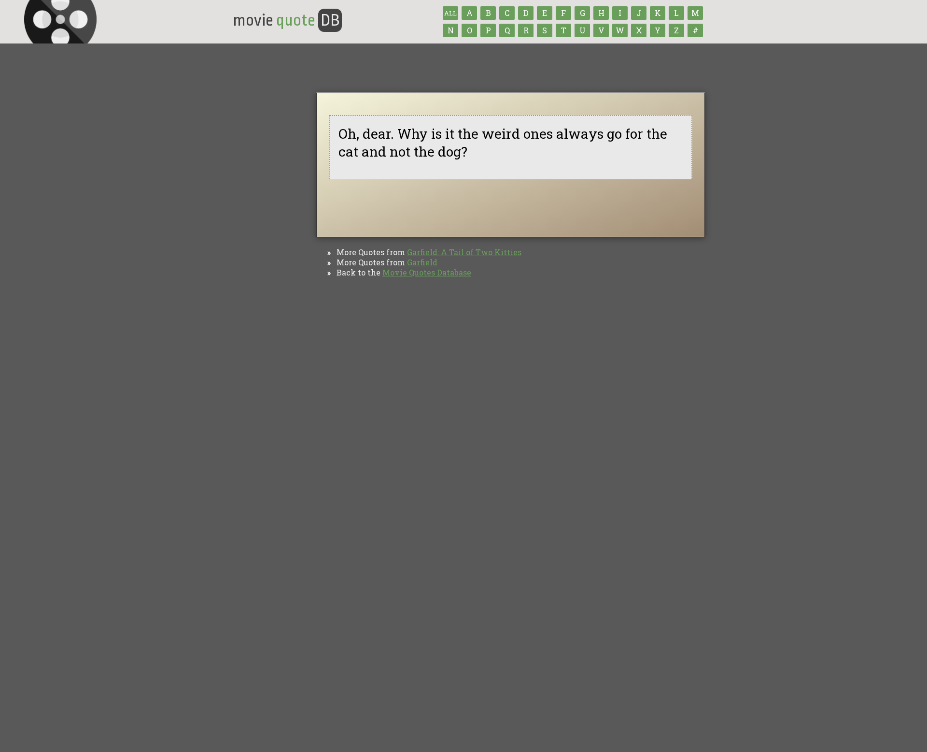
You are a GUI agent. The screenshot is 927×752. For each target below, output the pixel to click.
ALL (450, 13)
